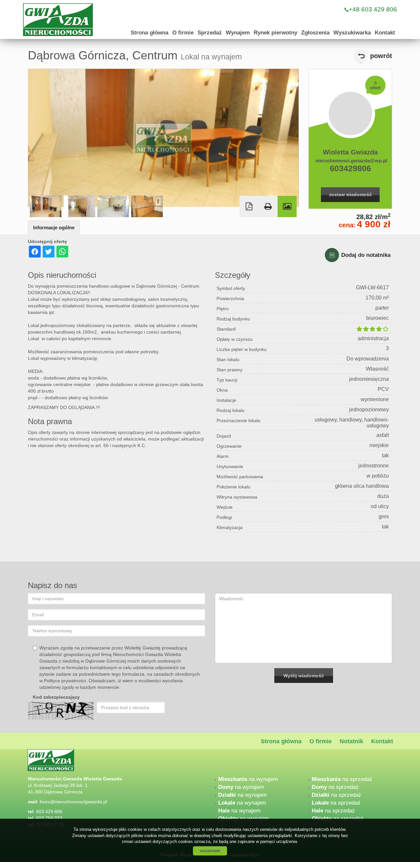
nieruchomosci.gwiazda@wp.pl (350, 160)
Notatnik (351, 741)
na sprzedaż (342, 779)
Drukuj (268, 206)
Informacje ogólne (53, 227)
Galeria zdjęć (287, 206)
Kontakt (385, 33)
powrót (381, 55)
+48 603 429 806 (373, 9)
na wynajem (248, 779)
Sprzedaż (210, 33)
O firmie (183, 33)
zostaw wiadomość (350, 194)
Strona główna (149, 33)
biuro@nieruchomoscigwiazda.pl (73, 801)
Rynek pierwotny (275, 33)
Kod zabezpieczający (56, 697)
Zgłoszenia (315, 33)
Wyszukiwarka (352, 33)
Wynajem (238, 33)
